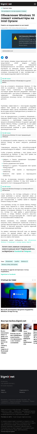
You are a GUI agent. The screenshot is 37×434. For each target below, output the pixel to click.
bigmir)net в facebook (8, 274)
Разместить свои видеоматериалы (24, 411)
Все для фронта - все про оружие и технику (14, 11)
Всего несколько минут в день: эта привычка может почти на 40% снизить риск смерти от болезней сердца (5, 342)
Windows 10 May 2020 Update (9, 264)
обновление (9, 261)
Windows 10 (24, 261)
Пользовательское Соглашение (12, 413)
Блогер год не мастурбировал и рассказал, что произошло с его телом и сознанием (16, 338)
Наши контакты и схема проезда (11, 409)
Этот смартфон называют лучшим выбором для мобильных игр (28, 337)
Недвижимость (24, 390)
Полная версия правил (8, 431)
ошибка (17, 261)
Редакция (26, 409)
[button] (33, 280)
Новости (3, 392)
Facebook (18, 251)
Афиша (3, 390)
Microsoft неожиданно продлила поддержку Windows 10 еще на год (17, 310)
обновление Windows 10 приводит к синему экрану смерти (18, 241)
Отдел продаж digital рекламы (22, 417)
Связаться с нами (6, 411)
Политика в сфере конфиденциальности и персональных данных (18, 413)
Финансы (22, 392)
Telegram (27, 251)
